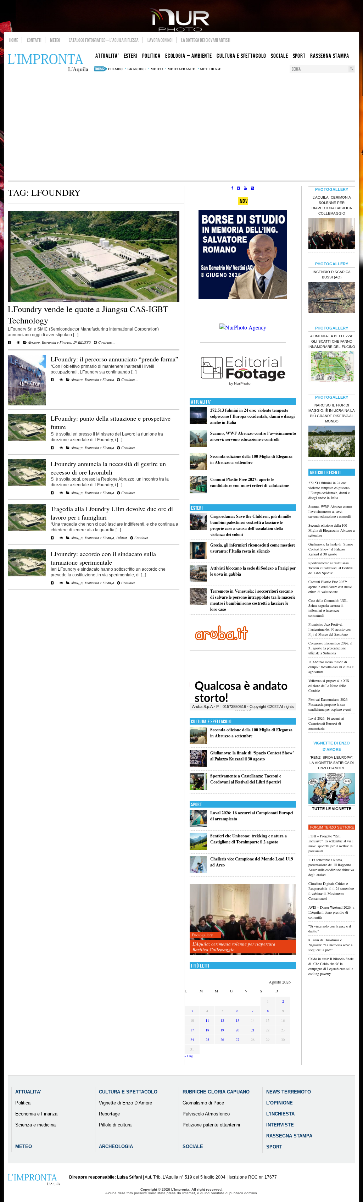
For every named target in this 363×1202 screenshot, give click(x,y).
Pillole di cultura (115, 1125)
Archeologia (116, 1146)
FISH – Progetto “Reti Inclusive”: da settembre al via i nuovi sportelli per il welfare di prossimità (330, 843)
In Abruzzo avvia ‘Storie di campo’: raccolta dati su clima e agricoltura (330, 666)
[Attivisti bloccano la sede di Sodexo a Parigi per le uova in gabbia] (198, 580)
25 (207, 1039)
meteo (157, 68)
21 (253, 1029)
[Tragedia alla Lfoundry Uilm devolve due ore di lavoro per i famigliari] (27, 529)
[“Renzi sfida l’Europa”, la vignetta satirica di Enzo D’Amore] (331, 789)
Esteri (197, 508)
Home (13, 40)
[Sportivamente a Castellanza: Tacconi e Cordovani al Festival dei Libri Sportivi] (198, 788)
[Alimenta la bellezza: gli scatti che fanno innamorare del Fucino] (331, 367)
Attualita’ (28, 1092)
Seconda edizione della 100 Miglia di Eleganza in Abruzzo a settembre (251, 459)
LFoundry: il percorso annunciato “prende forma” (114, 359)
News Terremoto (288, 1092)
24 (192, 1039)
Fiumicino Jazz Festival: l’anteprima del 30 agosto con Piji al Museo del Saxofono (329, 629)
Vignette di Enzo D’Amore (125, 1103)
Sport (196, 805)
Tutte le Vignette (331, 809)
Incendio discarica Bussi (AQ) (332, 274)
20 (237, 1029)
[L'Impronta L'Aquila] (48, 63)
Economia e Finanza (56, 342)
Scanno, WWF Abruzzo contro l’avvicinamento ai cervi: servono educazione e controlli (253, 436)
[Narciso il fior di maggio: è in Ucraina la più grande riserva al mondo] (331, 442)
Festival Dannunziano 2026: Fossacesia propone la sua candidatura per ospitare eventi (329, 704)
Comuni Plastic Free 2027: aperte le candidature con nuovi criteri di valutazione (249, 482)
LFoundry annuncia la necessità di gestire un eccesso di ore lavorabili (108, 467)
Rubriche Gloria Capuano (216, 1092)
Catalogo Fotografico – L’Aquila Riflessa (104, 40)
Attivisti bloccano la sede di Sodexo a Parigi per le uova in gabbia (253, 571)
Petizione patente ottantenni (211, 1125)
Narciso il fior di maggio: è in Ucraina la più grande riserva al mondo (331, 413)
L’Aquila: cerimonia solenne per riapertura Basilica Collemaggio (233, 946)
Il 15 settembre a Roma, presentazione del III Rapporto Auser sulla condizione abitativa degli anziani (331, 867)
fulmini (115, 68)
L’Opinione (279, 1103)
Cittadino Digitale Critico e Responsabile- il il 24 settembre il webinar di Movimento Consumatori (331, 891)
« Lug (188, 1055)
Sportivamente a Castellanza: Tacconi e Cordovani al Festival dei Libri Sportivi (245, 779)
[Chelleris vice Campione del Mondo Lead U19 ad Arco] (198, 871)
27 (237, 1039)
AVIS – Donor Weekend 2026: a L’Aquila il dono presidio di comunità (331, 912)
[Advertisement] (181, 127)
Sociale (193, 1146)
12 (222, 1020)
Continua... (106, 342)
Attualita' (201, 402)
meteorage (210, 68)
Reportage (109, 1114)
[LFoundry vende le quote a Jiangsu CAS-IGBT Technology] (93, 300)
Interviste (280, 1125)
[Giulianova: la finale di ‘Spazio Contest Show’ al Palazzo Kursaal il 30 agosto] (198, 765)
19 (222, 1029)
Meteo (55, 40)
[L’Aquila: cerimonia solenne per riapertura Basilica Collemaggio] (243, 919)
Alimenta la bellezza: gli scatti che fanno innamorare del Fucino (331, 341)
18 (207, 1029)
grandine (137, 68)
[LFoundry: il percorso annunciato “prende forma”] (27, 403)
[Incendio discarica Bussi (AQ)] (331, 298)
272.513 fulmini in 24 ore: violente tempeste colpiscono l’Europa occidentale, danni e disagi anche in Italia (252, 416)
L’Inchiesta (280, 1114)
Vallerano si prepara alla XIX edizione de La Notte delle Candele (328, 685)
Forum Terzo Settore (332, 827)
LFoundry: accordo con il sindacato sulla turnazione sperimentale (103, 557)
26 (222, 1039)
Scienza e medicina (35, 1125)
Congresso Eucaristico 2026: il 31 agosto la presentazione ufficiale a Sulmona (330, 648)
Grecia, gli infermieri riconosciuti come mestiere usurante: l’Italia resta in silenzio (252, 548)
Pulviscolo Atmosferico (206, 1114)
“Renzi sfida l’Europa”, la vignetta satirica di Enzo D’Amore (331, 762)
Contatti (34, 40)
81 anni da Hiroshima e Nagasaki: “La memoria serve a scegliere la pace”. (330, 944)
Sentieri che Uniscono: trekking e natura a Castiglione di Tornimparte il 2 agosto (248, 839)
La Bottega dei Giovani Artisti (205, 40)
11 (207, 1020)
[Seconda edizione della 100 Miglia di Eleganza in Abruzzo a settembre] (198, 469)
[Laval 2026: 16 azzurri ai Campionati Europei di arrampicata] (198, 825)
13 (237, 1020)
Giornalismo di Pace (203, 1103)
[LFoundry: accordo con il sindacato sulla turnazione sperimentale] (27, 574)
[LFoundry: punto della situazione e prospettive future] (27, 439)
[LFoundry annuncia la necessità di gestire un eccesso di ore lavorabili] (27, 484)
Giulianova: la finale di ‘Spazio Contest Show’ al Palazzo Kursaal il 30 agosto (252, 756)
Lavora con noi (160, 40)
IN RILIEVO (82, 342)
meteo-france (181, 68)
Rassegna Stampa (289, 1136)
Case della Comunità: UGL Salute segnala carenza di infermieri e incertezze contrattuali (327, 608)
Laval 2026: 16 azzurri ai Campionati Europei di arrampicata (326, 723)
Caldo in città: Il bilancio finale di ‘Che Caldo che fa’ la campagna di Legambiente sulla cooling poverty (330, 966)
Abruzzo (34, 342)
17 (192, 1029)
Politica (121, 537)
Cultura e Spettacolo (211, 722)
